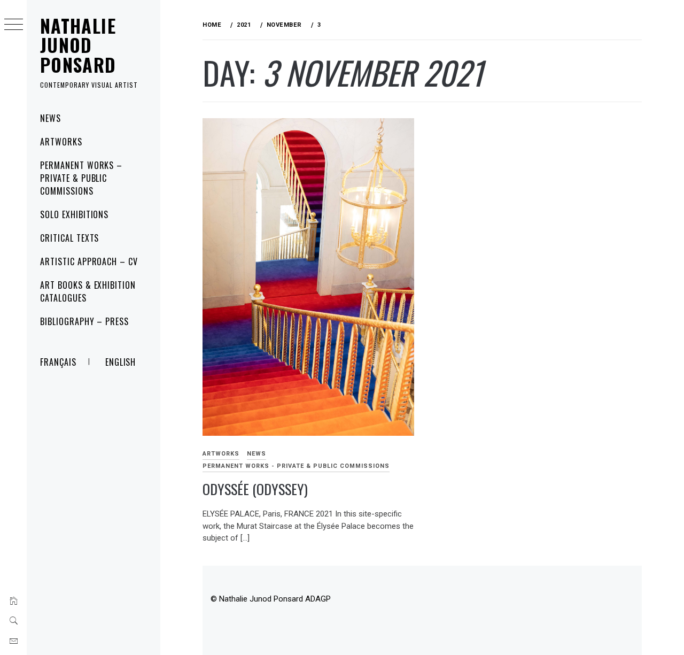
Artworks (61, 141)
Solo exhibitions (74, 214)
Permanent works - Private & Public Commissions (296, 466)
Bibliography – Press (84, 321)
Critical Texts (69, 238)
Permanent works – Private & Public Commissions (81, 178)
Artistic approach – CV (89, 261)
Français (58, 362)
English (120, 362)
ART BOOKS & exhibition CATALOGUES (88, 291)
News (50, 118)
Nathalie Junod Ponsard (78, 45)
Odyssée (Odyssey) (255, 489)
